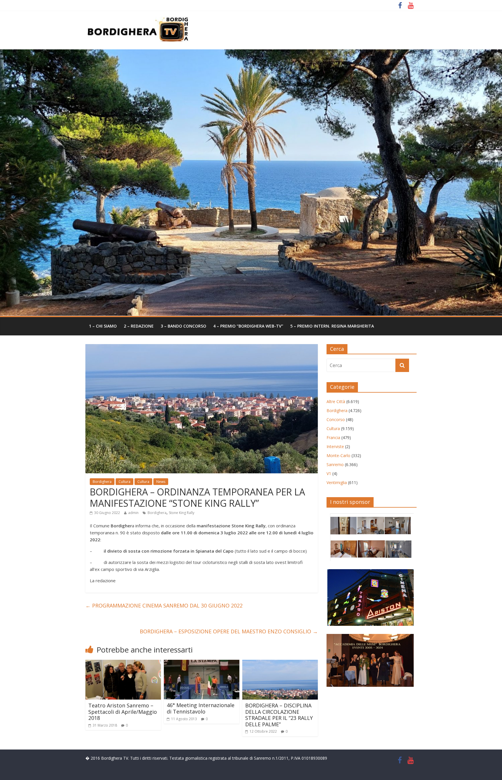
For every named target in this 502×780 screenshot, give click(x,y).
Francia (333, 437)
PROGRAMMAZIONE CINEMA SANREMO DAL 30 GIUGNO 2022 (164, 605)
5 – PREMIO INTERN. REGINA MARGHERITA (332, 326)
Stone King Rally (181, 512)
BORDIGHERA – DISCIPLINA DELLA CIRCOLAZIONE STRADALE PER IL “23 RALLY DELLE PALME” (279, 715)
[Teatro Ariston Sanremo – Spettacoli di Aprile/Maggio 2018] (123, 663)
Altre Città (336, 401)
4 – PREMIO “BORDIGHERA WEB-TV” (248, 326)
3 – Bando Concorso (183, 326)
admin (133, 512)
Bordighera (102, 481)
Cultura (124, 481)
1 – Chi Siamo (103, 326)
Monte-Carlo (338, 455)
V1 (329, 473)
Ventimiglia (337, 482)
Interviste (335, 446)
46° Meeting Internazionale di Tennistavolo (200, 708)
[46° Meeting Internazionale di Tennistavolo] (201, 663)
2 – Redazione (139, 326)
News (160, 481)
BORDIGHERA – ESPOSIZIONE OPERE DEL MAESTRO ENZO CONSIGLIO (229, 631)
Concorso (336, 419)
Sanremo (335, 464)
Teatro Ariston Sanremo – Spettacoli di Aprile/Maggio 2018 (122, 711)
